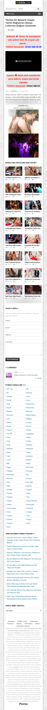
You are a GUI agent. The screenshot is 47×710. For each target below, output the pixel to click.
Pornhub (29, 471)
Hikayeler (29, 449)
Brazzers (10, 415)
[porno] (23, 121)
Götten (28, 441)
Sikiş (8, 486)
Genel (28, 437)
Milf (8, 463)
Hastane (29, 445)
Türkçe (9, 501)
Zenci (28, 523)
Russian (10, 478)
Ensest (28, 422)
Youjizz (28, 519)
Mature (28, 460)
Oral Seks (29, 467)
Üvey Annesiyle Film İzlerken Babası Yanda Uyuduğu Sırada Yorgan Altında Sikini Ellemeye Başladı (23, 540)
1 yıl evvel (21, 372)
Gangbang (30, 434)
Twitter (9, 504)
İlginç (9, 452)
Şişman (29, 486)
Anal (28, 396)
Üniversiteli (30, 504)
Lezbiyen (29, 456)
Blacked (29, 411)
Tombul (9, 493)
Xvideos (29, 512)
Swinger (9, 490)
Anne (28, 400)
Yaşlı (28, 516)
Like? (12, 30)
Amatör (9, 396)
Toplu (28, 493)
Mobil (28, 463)
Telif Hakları (28, 624)
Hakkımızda (34, 621)
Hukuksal (10, 624)
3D (27, 389)
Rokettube (10, 475)
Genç (9, 437)
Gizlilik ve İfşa (22, 621)
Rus (27, 475)
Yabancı (10, 516)
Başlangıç (11, 621)
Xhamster (29, 508)
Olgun (9, 467)
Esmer (28, 426)
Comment (8, 342)
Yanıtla (39, 378)
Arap (8, 404)
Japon (28, 452)
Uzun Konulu (11, 508)
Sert (8, 482)
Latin (8, 456)
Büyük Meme (31, 415)
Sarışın (28, 478)
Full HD (9, 434)
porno (16, 667)
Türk (28, 497)
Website (8, 335)
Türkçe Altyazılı (31, 501)
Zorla (8, 527)
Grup (8, 445)
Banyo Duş (30, 408)
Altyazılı (29, 393)
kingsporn (14, 91)
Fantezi (9, 430)
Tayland (29, 490)
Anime (9, 400)
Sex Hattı (29, 482)
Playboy (10, 471)
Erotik (9, 426)
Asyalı (9, 408)
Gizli (8, 441)
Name (7, 321)
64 (8, 393)
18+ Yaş (10, 389)
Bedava (9, 411)
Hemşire (10, 449)
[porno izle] (23, 145)
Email (7, 328)
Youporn (10, 523)
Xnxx (8, 512)
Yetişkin (9, 519)
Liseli (8, 460)
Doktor (9, 422)
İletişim (19, 624)
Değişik (29, 419)
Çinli (8, 419)
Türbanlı (10, 497)
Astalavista (30, 404)
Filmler (28, 430)
